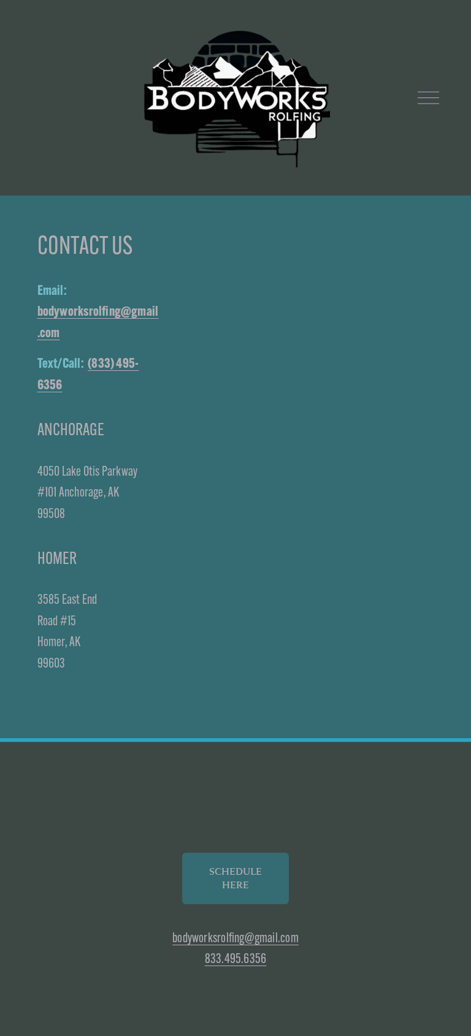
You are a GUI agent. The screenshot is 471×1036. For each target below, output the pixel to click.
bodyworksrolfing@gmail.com (235, 937)
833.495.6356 (236, 958)
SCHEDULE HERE (235, 878)
